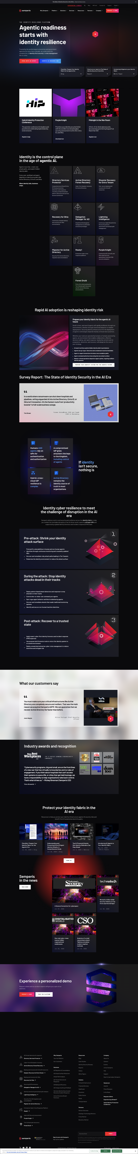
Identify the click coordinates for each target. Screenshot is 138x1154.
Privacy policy (107, 1148)
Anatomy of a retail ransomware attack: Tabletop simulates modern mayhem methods (83, 942)
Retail (80, 1098)
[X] (20, 1147)
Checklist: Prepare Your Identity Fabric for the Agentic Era (70, 70)
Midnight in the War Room (99, 120)
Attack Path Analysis (59, 1076)
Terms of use (115, 1148)
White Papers (82, 1074)
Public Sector (82, 1095)
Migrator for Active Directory (60, 251)
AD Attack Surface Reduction (62, 1073)
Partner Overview (83, 1110)
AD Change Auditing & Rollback (62, 1088)
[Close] (135, 1151)
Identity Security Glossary (86, 1064)
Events (106, 1064)
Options (105, 1151)
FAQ (105, 1070)
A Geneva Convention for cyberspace (66, 906)
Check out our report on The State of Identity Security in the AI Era (97, 70)
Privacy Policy (109, 1138)
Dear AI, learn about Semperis (112, 1077)
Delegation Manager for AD (82, 218)
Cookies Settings (94, 1151)
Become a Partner (84, 1120)
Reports (81, 1067)
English (116, 5)
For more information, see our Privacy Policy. (17, 1152)
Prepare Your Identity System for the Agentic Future (93, 364)
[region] (69, 1151)
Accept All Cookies (117, 1151)
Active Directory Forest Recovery (82, 181)
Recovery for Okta (60, 217)
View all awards (29, 784)
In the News (107, 1092)
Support (109, 5)
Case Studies (82, 1061)
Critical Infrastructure (85, 1083)
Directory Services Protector (60, 181)
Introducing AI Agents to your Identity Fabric (124, 70)
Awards (106, 1086)
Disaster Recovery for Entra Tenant (107, 181)
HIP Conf (95, 5)
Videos (80, 1070)
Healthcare (82, 1089)
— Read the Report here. (69, 1)
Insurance (81, 1092)
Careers (106, 1061)
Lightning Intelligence (104, 218)
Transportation (83, 1101)
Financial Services (84, 1086)
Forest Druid (81, 281)
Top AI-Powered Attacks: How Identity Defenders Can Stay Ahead (81, 845)
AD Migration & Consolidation (62, 1070)
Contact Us (102, 5)
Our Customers (58, 1061)
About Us (106, 1058)
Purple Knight (61, 120)
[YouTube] (24, 1147)
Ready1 (78, 250)
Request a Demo (108, 1096)
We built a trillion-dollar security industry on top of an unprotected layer (107, 901)
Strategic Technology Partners (87, 1113)
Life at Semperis (108, 1067)
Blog (89, 5)
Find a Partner (82, 1116)
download (110, 414)
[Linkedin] (27, 1147)
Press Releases (108, 1089)
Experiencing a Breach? (110, 1099)
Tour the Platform (58, 1058)
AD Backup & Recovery (60, 1084)
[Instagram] (30, 1147)
